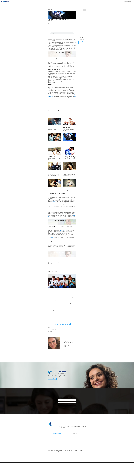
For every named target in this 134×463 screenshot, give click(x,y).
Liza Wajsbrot (52, 237)
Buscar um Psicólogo (52, 378)
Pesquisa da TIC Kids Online (51, 96)
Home (125, 1)
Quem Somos (59, 427)
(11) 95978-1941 (79, 433)
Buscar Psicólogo (81, 42)
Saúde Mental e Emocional (129, 1)
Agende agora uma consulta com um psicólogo (62, 324)
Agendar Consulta (67, 352)
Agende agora (62, 222)
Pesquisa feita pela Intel (61, 230)
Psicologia (52, 20)
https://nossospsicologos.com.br (57, 433)
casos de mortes (54, 201)
